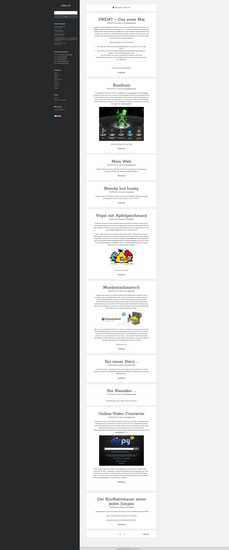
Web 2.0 (56, 86)
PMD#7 (96, 29)
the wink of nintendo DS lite (66, 54)
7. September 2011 (130, 165)
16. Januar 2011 (130, 291)
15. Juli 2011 (130, 192)
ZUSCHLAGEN (126, 104)
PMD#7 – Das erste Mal (121, 19)
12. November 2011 (130, 23)
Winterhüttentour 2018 (60, 43)
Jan (55, 61)
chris (119, 23)
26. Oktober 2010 (129, 365)
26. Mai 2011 (130, 219)
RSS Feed (59, 107)
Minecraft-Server (58, 30)
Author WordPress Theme (123, 548)
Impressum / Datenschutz (60, 100)
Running (56, 97)
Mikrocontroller (58, 79)
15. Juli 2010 (130, 507)
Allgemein (56, 75)
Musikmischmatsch (121, 287)
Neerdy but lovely (121, 188)
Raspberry (56, 83)
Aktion (55, 73)
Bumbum (121, 85)
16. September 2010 (130, 394)
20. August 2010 (130, 417)
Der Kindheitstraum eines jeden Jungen (121, 501)
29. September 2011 (130, 88)
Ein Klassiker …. (121, 390)
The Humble (132, 93)
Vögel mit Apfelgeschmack (121, 215)
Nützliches (56, 81)
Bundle (145, 93)
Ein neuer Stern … (121, 361)
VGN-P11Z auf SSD (62, 56)
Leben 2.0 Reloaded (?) (59, 34)
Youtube (56, 88)
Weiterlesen (121, 72)
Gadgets (56, 77)
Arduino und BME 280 (59, 26)
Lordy (96, 27)
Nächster (146, 534)
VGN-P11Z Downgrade (62, 61)
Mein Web (121, 161)
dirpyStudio (119, 432)
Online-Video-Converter (121, 413)
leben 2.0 (65, 5)
